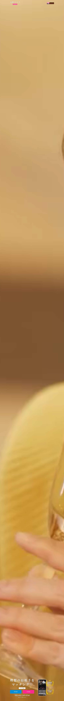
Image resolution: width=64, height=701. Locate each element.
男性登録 (16, 691)
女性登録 (28, 691)
